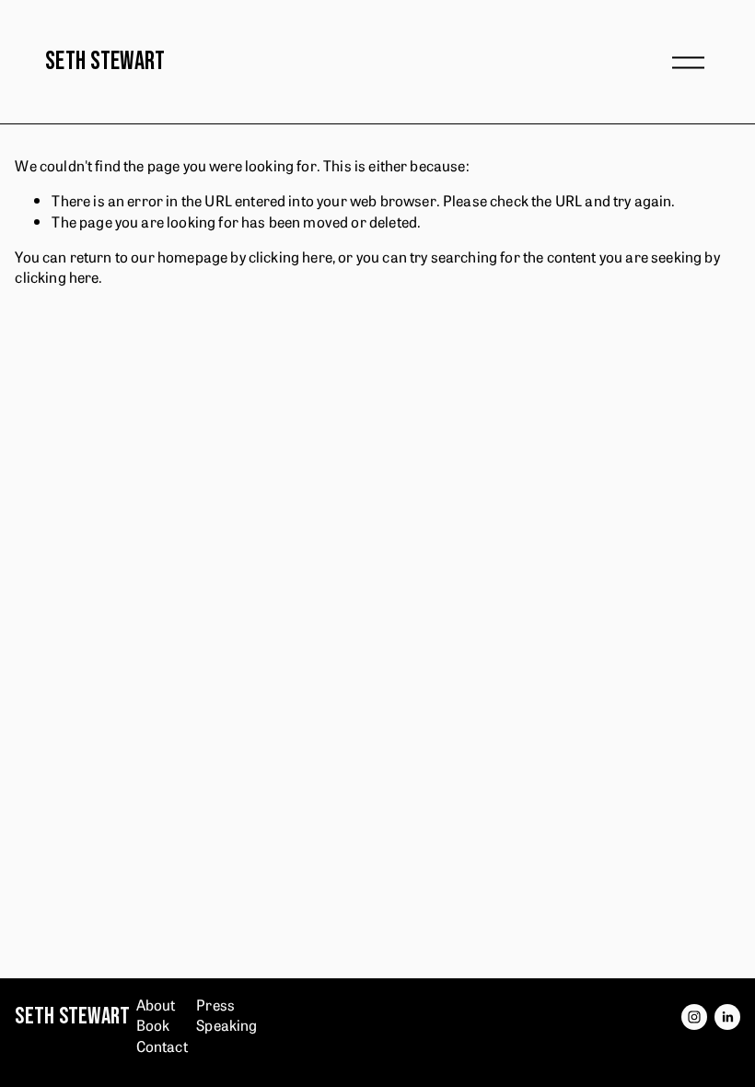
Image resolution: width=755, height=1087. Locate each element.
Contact (162, 1045)
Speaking (226, 1024)
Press (215, 1004)
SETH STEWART (105, 61)
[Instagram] (694, 1017)
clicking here (290, 256)
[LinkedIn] (727, 1017)
